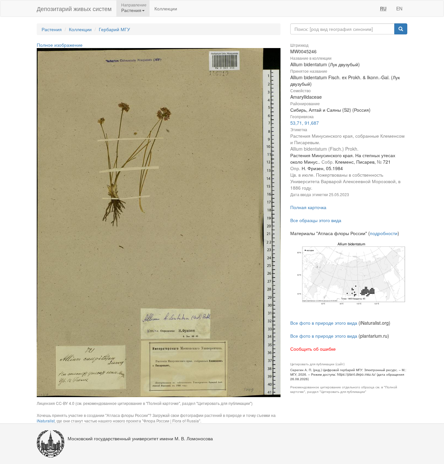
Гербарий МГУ (114, 29)
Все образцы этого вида (315, 220)
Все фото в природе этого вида (323, 323)
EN (399, 8)
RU (383, 8)
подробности (384, 233)
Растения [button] (131, 10)
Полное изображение (60, 45)
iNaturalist (46, 420)
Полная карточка (308, 207)
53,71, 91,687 (304, 122)
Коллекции (165, 8)
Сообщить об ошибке (313, 348)
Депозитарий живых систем (74, 8)
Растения (52, 29)
